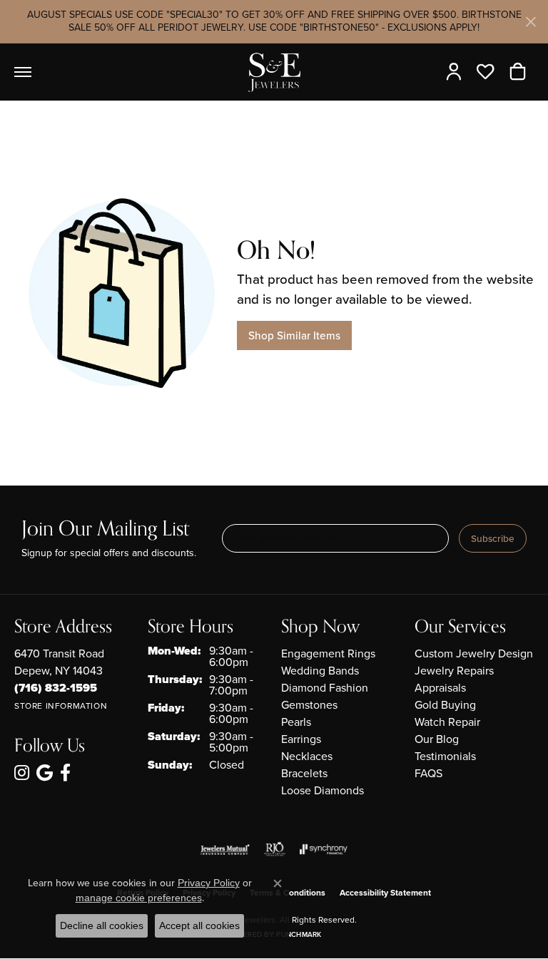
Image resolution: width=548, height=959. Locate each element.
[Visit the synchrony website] (323, 849)
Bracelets (304, 773)
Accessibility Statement (385, 892)
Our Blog (437, 739)
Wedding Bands (320, 670)
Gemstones (309, 705)
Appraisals (440, 687)
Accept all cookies (199, 925)
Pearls (296, 722)
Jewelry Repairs (454, 670)
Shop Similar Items (294, 335)
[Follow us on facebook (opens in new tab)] (65, 772)
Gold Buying (445, 705)
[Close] (530, 22)
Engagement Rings (328, 653)
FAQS (428, 773)
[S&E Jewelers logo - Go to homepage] (274, 72)
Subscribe (492, 538)
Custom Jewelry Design (474, 653)
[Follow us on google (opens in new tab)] (44, 772)
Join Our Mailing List (105, 529)
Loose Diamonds (322, 790)
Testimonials (445, 756)
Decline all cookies (101, 925)
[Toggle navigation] (23, 72)
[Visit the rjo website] (274, 849)
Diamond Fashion (324, 687)
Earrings (301, 739)
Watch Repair (447, 722)
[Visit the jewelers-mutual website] (225, 849)
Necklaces (307, 756)
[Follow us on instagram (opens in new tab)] (21, 772)
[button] (457, 72)
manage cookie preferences (139, 897)
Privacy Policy (209, 882)
